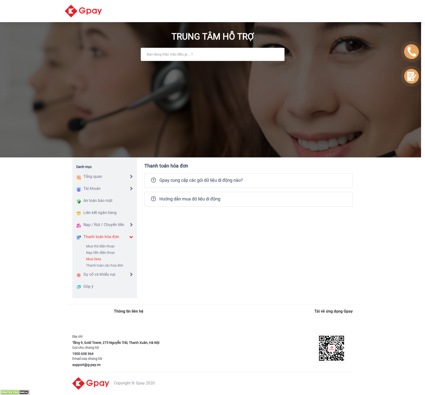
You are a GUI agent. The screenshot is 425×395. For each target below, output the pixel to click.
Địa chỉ (77, 336)
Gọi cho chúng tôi (85, 347)
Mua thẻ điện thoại (100, 246)
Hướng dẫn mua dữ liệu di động (189, 198)
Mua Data (93, 259)
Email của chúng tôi (87, 359)
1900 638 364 (82, 354)
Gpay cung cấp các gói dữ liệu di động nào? (201, 180)
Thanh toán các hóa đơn (104, 265)
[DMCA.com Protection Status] (15, 392)
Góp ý (88, 286)
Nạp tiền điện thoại (100, 253)
